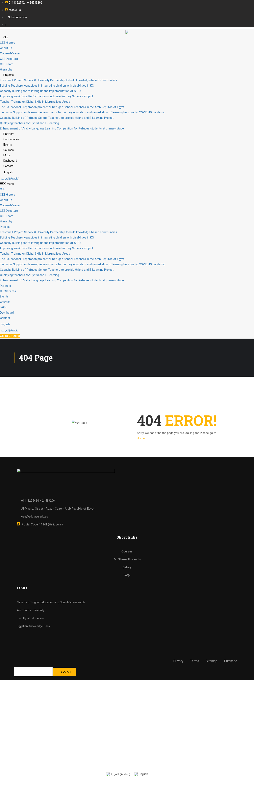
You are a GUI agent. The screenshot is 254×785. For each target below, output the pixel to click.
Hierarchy (6, 69)
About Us (6, 48)
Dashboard (10, 160)
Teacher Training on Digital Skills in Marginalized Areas (35, 101)
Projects (8, 74)
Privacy (178, 661)
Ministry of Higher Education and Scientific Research (51, 602)
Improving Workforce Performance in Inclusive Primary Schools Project (46, 96)
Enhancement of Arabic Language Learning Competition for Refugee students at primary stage (62, 128)
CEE (5, 37)
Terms (194, 661)
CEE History (7, 42)
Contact (8, 166)
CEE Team (6, 64)
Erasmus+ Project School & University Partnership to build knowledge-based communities (58, 80)
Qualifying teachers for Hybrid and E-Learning (29, 123)
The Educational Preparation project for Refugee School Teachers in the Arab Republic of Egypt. (62, 107)
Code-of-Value (10, 53)
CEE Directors (9, 59)
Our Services (11, 139)
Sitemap (211, 661)
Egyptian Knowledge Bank (33, 626)
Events (7, 144)
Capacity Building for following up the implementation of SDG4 (40, 91)
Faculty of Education (30, 618)
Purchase (230, 661)
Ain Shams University (30, 610)
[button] (127, 184)
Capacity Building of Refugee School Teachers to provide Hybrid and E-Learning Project (57, 118)
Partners (8, 133)
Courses (8, 150)
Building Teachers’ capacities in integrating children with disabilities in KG (47, 85)
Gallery (127, 567)
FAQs (6, 155)
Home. (141, 438)
